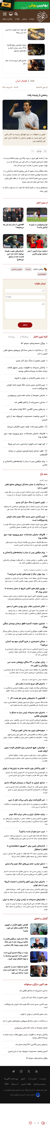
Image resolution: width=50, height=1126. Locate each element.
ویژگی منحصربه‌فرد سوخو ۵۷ (33, 343)
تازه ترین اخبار (40, 336)
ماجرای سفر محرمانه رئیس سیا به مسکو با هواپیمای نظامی (28, 714)
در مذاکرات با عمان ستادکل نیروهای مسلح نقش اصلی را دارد (26, 486)
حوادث (17, 18)
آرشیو (23, 1078)
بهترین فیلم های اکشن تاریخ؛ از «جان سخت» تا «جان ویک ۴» (26, 590)
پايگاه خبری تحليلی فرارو (20, 1090)
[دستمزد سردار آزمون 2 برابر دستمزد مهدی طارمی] (36, 241)
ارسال (25, 325)
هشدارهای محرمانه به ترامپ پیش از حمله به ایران (24, 899)
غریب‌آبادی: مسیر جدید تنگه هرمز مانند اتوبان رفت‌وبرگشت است (27, 518)
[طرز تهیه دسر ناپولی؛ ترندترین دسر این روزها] (36, 34)
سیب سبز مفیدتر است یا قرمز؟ (32, 831)
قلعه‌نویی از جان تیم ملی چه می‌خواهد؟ (13, 226)
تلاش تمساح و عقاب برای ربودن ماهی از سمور (26, 606)
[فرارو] (41, 16)
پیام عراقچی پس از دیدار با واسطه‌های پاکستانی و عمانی (25, 554)
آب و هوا (14, 1084)
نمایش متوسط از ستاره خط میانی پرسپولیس (26, 395)
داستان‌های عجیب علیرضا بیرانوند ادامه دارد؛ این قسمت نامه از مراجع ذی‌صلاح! (14, 255)
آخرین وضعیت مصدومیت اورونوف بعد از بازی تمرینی (27, 1051)
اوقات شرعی (26, 1084)
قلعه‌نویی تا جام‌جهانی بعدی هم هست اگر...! (26, 698)
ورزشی (24, 18)
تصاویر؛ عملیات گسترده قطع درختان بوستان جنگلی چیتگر (25, 625)
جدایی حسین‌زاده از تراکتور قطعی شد (29, 402)
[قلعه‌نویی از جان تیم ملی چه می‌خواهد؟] (13, 215)
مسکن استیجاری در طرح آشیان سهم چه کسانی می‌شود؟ (26, 643)
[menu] (5, 14)
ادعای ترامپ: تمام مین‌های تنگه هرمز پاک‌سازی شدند (26, 865)
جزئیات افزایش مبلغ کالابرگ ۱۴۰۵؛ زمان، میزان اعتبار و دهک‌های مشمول (16, 48)
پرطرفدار (24, 336)
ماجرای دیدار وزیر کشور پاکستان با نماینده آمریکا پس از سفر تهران (25, 883)
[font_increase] (45, 151)
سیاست (31, 18)
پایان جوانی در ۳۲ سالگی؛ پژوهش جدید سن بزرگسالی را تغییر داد (27, 664)
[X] (28, 1071)
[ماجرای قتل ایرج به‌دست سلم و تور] (36, 65)
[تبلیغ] (25, 5)
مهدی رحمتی (17, 269)
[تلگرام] (13, 1071)
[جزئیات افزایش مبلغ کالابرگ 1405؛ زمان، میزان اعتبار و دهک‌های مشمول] (36, 49)
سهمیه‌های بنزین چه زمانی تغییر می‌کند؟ (28, 730)
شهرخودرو (42, 274)
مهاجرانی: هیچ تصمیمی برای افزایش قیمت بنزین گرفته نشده (25, 749)
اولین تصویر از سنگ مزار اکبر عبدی (30, 361)
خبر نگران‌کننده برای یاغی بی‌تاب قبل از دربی (26, 800)
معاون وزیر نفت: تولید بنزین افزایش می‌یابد (25, 426)
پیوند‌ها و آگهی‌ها (11, 1078)
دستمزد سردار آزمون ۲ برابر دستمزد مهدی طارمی (37, 252)
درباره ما (42, 1078)
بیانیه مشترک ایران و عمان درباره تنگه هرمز (27, 814)
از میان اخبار (42, 203)
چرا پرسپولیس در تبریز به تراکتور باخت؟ (38, 226)
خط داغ (43, 474)
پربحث (11, 336)
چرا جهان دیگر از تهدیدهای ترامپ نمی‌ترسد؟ (26, 574)
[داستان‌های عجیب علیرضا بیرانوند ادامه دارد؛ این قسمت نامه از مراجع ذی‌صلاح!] (13, 241)
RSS (7, 1084)
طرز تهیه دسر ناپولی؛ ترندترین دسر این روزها (15, 31)
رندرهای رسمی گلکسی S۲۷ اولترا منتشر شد (27, 409)
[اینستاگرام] (21, 1071)
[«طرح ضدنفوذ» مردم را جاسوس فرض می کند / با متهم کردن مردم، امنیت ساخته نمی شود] (38, 971)
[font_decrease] (32, 151)
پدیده (28, 269)
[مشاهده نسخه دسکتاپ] (11, 14)
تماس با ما (32, 1078)
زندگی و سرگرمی (7, 18)
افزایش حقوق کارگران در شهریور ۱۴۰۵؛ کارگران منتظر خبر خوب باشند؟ (16, 928)
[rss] (36, 1071)
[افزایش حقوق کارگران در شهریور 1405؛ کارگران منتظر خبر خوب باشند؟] (38, 929)
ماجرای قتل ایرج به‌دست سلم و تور (16, 62)
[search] (16, 14)
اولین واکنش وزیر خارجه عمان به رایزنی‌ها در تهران (24, 768)
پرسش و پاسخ (40, 1084)
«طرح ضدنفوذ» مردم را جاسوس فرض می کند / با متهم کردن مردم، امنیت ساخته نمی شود (15, 970)
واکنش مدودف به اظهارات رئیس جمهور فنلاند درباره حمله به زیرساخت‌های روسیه (27, 369)
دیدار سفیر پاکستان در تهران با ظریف (29, 378)
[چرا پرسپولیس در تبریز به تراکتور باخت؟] (36, 215)
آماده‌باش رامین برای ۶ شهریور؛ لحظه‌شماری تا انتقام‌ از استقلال (27, 847)
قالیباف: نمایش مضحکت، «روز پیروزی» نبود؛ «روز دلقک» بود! (25, 536)
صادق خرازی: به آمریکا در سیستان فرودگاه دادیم (24, 783)
